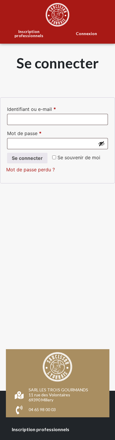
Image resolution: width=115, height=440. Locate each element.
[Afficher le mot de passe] (101, 143)
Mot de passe (36, 132)
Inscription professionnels (40, 429)
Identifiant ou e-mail (43, 108)
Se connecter (27, 158)
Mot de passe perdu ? (30, 170)
